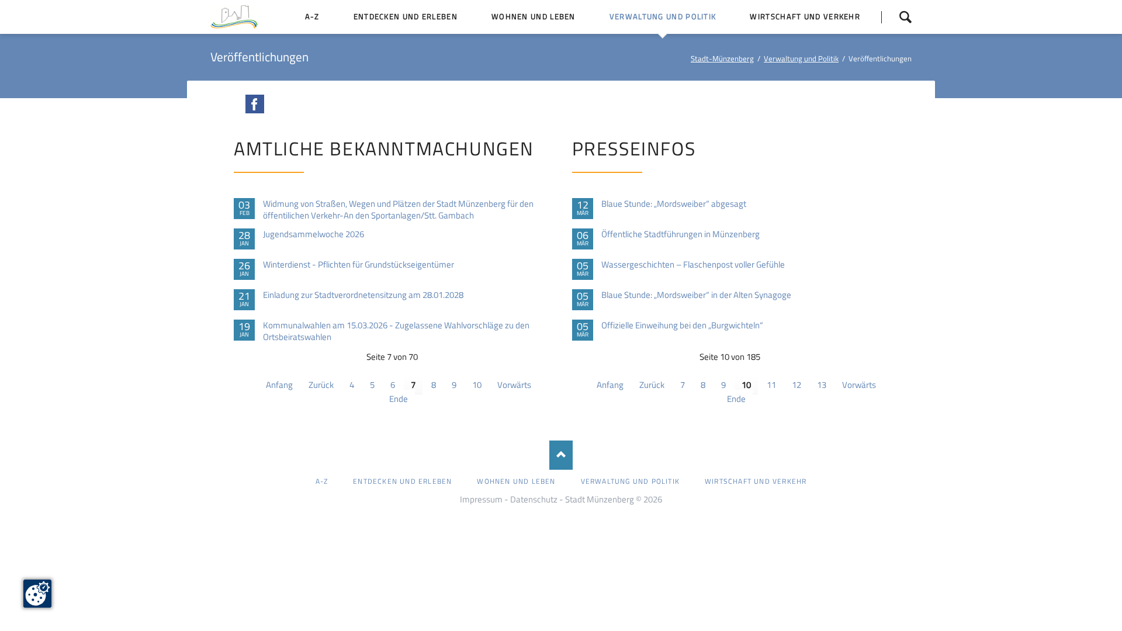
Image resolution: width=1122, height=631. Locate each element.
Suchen (896, 17)
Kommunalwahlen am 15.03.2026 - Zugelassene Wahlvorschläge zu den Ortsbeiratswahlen (396, 331)
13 (821, 384)
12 (796, 384)
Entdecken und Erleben (402, 481)
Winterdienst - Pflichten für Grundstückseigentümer (358, 265)
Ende (398, 398)
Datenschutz (533, 499)
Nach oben (561, 455)
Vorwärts (514, 384)
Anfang (279, 384)
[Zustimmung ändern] (37, 594)
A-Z (322, 481)
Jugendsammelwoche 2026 (313, 234)
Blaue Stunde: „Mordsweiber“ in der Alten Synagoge (696, 295)
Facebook (254, 104)
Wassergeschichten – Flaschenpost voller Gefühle (693, 265)
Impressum (481, 499)
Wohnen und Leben (516, 481)
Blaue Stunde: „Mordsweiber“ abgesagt (673, 204)
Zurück (321, 384)
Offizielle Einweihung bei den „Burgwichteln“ (682, 325)
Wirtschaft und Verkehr (755, 481)
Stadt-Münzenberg (722, 58)
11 (771, 384)
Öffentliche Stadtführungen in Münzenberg (680, 234)
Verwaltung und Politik (801, 58)
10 (477, 384)
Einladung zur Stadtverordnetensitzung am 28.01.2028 (363, 295)
